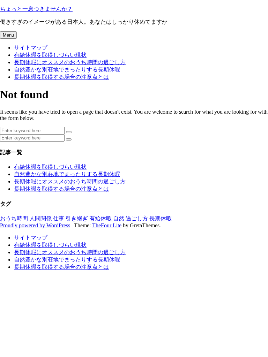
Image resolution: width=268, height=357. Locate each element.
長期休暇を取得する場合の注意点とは (61, 77)
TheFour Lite (106, 225)
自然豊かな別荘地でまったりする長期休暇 (67, 70)
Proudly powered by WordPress (35, 225)
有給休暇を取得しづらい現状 (50, 55)
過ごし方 (137, 218)
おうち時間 (14, 218)
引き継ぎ (77, 218)
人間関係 (40, 218)
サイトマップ (30, 48)
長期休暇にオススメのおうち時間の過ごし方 (70, 62)
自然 (118, 218)
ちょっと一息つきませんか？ (36, 9)
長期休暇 (160, 218)
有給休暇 (100, 218)
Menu (8, 35)
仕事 (58, 218)
